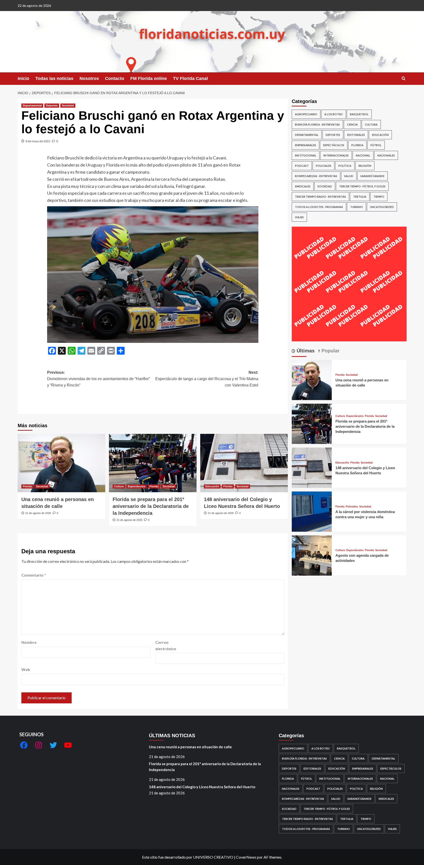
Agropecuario (306, 114)
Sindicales (302, 186)
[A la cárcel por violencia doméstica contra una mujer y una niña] (312, 511)
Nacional (363, 155)
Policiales (323, 165)
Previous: (98, 378)
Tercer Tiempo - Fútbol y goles (362, 186)
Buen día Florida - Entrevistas (317, 124)
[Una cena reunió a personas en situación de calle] (61, 463)
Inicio (23, 78)
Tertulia (359, 196)
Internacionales (336, 155)
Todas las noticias (54, 78)
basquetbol (359, 114)
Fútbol (376, 145)
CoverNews (246, 857)
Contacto (114, 78)
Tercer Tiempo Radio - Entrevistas (320, 196)
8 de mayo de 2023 (38, 141)
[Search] (403, 78)
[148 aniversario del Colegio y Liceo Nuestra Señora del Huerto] (244, 463)
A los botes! (333, 114)
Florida (27, 486)
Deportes (52, 105)
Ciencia (352, 124)
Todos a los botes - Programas (319, 206)
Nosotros (89, 78)
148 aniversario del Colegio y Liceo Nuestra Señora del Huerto (202, 787)
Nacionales (386, 155)
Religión (364, 165)
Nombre (29, 642)
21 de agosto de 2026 (38, 513)
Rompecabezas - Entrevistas (316, 176)
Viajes (299, 217)
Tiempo (378, 196)
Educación (212, 486)
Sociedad (68, 105)
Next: (206, 378)
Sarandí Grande (372, 176)
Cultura (119, 486)
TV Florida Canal (190, 78)
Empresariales (305, 145)
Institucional (305, 155)
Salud (348, 176)
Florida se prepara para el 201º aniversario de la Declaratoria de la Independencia (151, 506)
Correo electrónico (165, 645)
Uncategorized (382, 206)
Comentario (33, 575)
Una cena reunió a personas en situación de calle (190, 747)
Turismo (356, 206)
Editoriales (356, 134)
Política (344, 165)
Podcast (302, 165)
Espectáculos (136, 486)
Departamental (32, 105)
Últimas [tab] (305, 350)
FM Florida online (148, 78)
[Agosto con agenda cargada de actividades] (312, 555)
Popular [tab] (330, 350)
